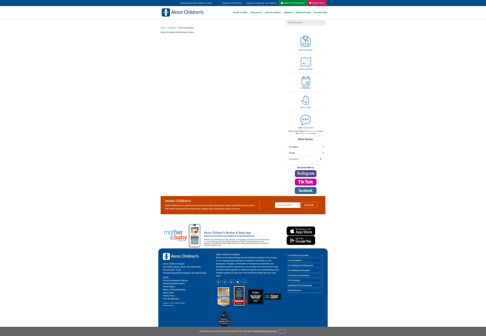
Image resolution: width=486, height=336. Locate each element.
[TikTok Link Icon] (244, 282)
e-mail (316, 131)
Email (178, 269)
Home (163, 28)
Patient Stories (240, 12)
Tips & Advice (256, 12)
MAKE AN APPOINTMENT (294, 3)
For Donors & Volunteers (299, 275)
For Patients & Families (298, 255)
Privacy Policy (169, 295)
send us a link (305, 133)
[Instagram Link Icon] (224, 282)
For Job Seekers (294, 260)
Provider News (320, 12)
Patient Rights (169, 286)
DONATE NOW (317, 3)
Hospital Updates (273, 12)
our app (206, 241)
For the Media (294, 280)
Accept (282, 331)
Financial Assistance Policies (175, 280)
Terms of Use (168, 292)
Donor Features (303, 12)
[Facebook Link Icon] (218, 282)
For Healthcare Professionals (300, 265)
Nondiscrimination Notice (174, 283)
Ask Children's (270, 3)
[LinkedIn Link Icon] (231, 282)
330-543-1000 (235, 3)
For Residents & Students (299, 270)
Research (288, 12)
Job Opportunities (199, 272)
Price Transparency (171, 298)
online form (309, 131)
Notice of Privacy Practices (174, 289)
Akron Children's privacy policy (265, 331)
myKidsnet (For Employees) (300, 285)
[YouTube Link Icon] (237, 282)
